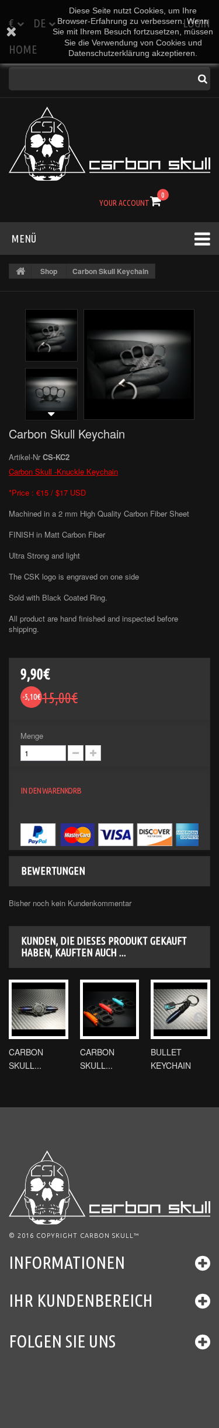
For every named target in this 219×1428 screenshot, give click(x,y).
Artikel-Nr (24, 457)
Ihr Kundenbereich (81, 1300)
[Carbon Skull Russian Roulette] (38, 1009)
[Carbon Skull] (109, 144)
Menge (31, 736)
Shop (48, 271)
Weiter (51, 414)
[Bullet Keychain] (180, 1009)
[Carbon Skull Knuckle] (110, 1009)
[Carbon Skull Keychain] (51, 335)
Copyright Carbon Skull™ (87, 1235)
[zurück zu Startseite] (20, 271)
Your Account (124, 203)
